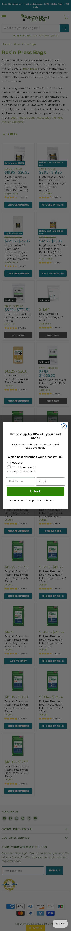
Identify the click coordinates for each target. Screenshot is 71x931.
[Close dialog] (64, 426)
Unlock (35, 491)
